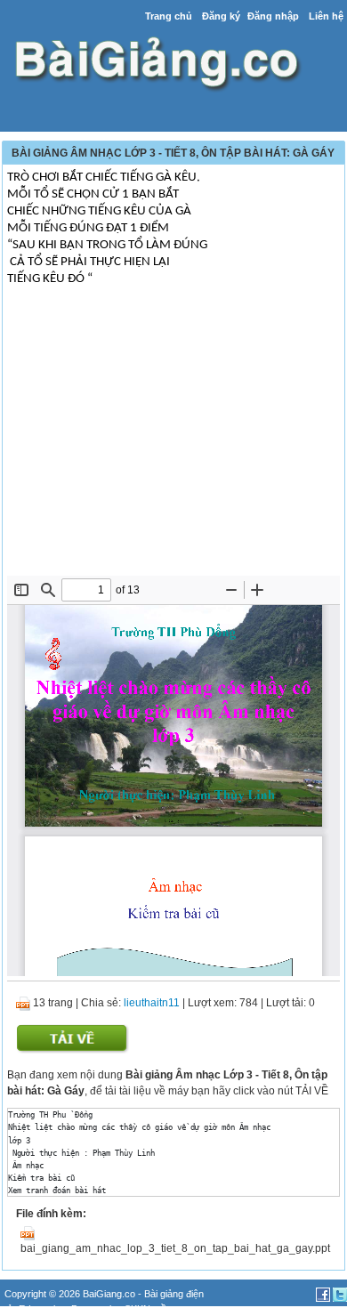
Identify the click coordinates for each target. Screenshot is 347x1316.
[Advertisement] (173, 442)
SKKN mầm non (159, 1309)
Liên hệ (326, 16)
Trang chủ (168, 16)
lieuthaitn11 (152, 1003)
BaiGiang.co (109, 1293)
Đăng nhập (273, 16)
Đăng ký (221, 16)
